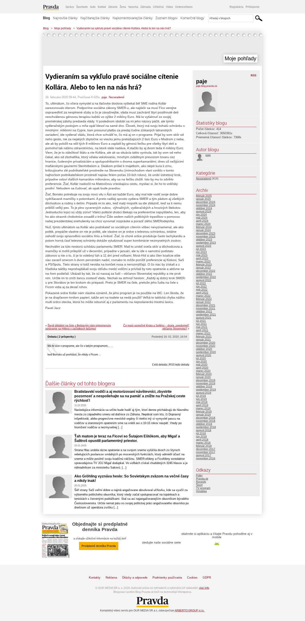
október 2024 (204, 208)
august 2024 (203, 211)
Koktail (102, 6)
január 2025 (203, 199)
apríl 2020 (202, 367)
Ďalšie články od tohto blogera (80, 383)
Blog (46, 17)
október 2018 (204, 424)
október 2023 (204, 239)
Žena (123, 6)
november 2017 (205, 452)
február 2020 (204, 374)
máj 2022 (201, 289)
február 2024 (204, 227)
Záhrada (145, 6)
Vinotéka (201, 491)
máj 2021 (201, 327)
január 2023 (203, 267)
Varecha (133, 6)
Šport (199, 485)
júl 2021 (201, 320)
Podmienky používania (167, 577)
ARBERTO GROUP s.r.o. (189, 610)
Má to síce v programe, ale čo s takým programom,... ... (80, 345)
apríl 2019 (202, 405)
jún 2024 (201, 214)
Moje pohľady (62, 28)
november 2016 (205, 458)
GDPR (207, 577)
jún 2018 (201, 436)
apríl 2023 (202, 258)
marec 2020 (203, 370)
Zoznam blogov (166, 18)
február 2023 (204, 264)
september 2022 (206, 277)
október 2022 (204, 274)
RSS (253, 75)
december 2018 (205, 417)
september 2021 (206, 314)
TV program (203, 488)
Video (169, 6)
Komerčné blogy (192, 18)
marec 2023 (203, 261)
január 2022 (203, 302)
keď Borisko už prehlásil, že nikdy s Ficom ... (74, 354)
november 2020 (205, 345)
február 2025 (204, 195)
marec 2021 (203, 333)
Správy (69, 6)
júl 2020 (201, 358)
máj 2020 (201, 364)
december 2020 (205, 342)
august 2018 (203, 430)
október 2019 (204, 386)
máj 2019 (201, 402)
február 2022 (204, 299)
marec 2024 (203, 224)
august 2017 (203, 455)
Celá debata (159, 364)
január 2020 (203, 377)
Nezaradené (116, 97)
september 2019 (206, 389)
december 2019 (205, 380)
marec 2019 (203, 408)
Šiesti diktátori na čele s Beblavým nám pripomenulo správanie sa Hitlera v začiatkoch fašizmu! (78, 327)
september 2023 (206, 242)
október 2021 (204, 311)
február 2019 (204, 411)
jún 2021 (201, 324)
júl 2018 (201, 433)
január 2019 (203, 414)
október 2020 (204, 349)
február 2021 (204, 336)
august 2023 (203, 245)
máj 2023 (201, 255)
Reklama (111, 577)
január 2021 (203, 339)
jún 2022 (201, 286)
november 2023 (205, 236)
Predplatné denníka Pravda (98, 546)
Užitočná (158, 6)
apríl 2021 (202, 330)
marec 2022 (203, 295)
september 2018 (206, 427)
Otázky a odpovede (134, 577)
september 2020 (206, 352)
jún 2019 (201, 399)
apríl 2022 (202, 292)
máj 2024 (201, 217)
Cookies (192, 577)
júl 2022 (201, 283)
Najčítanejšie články (95, 18)
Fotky (199, 475)
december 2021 (205, 305)
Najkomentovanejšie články (132, 18)
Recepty (201, 481)
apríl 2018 (202, 439)
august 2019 (203, 392)
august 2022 (203, 280)
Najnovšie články (65, 18)
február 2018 (204, 445)
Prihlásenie (252, 6)
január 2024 (203, 230)
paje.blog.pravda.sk (206, 86)
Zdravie (112, 6)
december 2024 (205, 202)
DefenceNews (183, 6)
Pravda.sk (202, 478)
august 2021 (203, 317)
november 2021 (205, 308)
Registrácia (236, 6)
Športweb (82, 6)
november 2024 (205, 205)
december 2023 (205, 233)
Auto (93, 6)
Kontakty (94, 577)
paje (104, 97)
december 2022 (205, 270)
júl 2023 (201, 249)
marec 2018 (203, 442)
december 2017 (205, 449)
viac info (204, 588)
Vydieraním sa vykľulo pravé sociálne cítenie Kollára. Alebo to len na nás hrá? (124, 28)
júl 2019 (201, 395)
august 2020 (203, 355)
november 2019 (205, 383)
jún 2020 (201, 361)
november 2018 (205, 420)
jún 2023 (201, 252)
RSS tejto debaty (179, 364)
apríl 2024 (202, 220)
